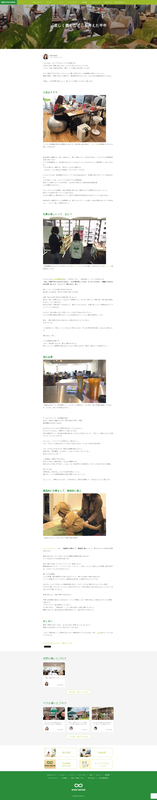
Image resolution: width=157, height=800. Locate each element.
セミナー (98, 775)
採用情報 (84, 2)
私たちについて (37, 2)
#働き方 (64, 643)
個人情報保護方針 (104, 778)
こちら (99, 632)
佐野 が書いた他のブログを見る (78, 692)
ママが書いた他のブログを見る (78, 736)
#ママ (70, 643)
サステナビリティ (96, 2)
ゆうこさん (75, 266)
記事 (91, 775)
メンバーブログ (73, 2)
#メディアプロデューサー (51, 643)
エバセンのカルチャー (50, 548)
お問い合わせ (108, 2)
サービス (49, 2)
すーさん (107, 266)
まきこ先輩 (94, 144)
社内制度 (64, 778)
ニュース (60, 2)
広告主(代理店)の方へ (120, 2)
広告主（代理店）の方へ (77, 778)
